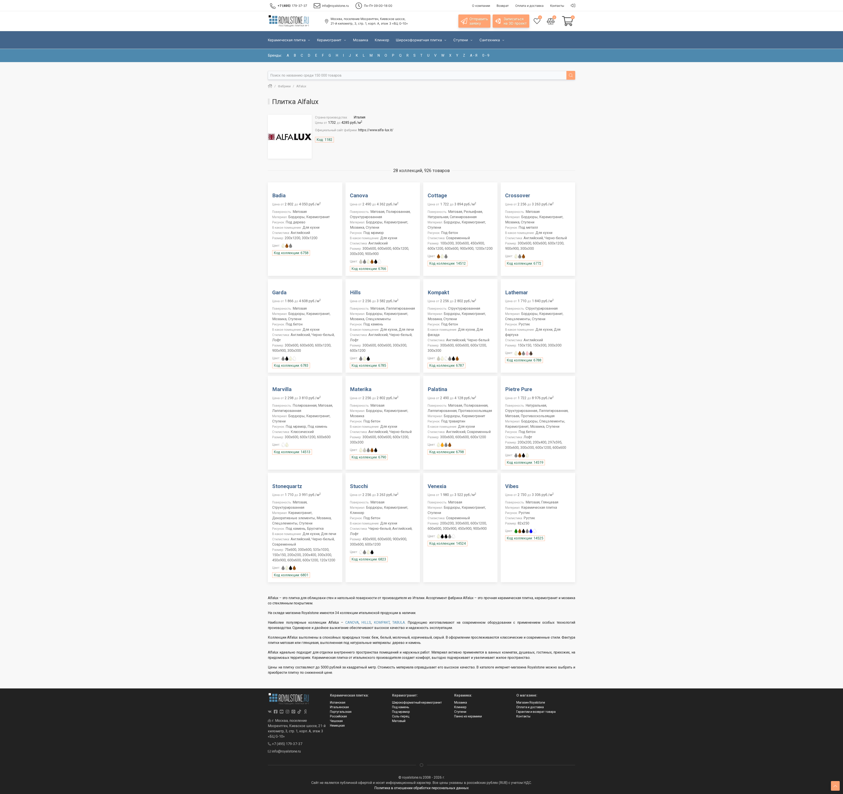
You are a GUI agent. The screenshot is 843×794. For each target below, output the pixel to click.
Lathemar (516, 292)
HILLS (366, 622)
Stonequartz (287, 486)
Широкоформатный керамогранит (417, 702)
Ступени (460, 711)
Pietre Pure (518, 389)
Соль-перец (400, 716)
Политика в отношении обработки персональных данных (421, 788)
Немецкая (337, 725)
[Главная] (270, 86)
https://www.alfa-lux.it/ (375, 130)
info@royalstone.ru (286, 751)
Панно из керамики (468, 716)
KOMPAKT (382, 622)
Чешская (336, 721)
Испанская (337, 702)
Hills (355, 292)
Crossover (517, 195)
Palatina (437, 389)
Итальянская (339, 707)
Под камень (400, 707)
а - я (473, 55)
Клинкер (460, 707)
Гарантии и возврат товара (536, 711)
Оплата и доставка (530, 707)
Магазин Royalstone (530, 702)
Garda (279, 292)
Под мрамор (401, 711)
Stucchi (359, 486)
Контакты (523, 716)
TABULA (398, 622)
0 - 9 (485, 55)
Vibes (512, 486)
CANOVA (352, 622)
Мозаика (460, 702)
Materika (360, 389)
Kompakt (438, 292)
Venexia (437, 486)
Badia (279, 195)
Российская (338, 716)
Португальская (340, 711)
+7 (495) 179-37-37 (286, 744)
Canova (359, 195)
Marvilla (282, 389)
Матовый (398, 721)
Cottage (437, 195)
